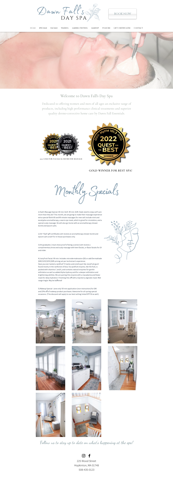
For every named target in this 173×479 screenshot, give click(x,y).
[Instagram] (83, 455)
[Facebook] (89, 455)
